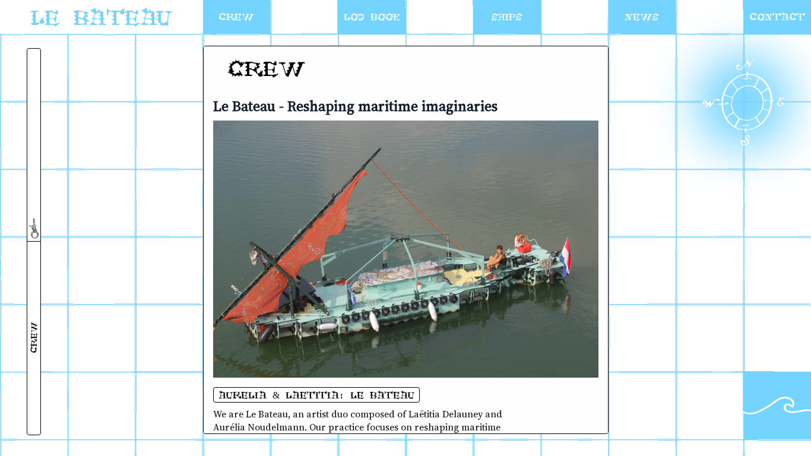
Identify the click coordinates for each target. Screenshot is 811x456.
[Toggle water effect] (777, 405)
